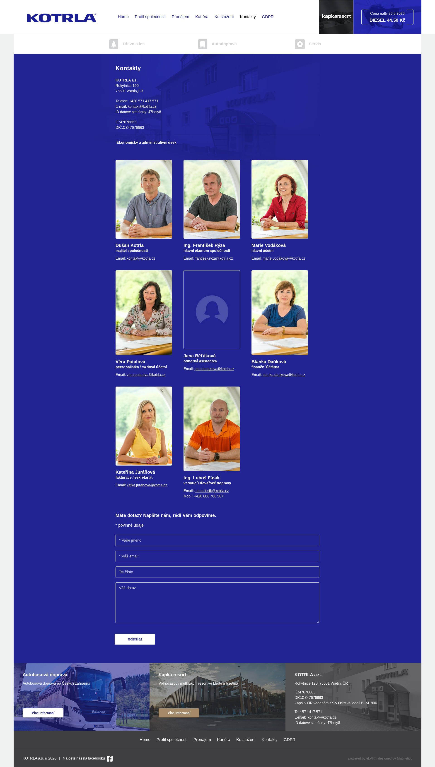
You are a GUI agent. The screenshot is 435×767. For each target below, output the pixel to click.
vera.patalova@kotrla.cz (146, 375)
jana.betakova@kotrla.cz (214, 369)
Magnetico (404, 758)
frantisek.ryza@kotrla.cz (214, 258)
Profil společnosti (150, 16)
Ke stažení (224, 16)
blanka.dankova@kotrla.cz (284, 375)
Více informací (43, 713)
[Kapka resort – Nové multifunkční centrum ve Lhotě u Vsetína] (336, 33)
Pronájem (180, 16)
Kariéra (201, 16)
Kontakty (248, 16)
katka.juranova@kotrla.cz (147, 485)
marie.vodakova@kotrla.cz (284, 258)
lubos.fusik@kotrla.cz (212, 491)
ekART (371, 758)
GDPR (268, 16)
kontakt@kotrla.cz (142, 106)
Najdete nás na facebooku (84, 758)
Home (123, 16)
